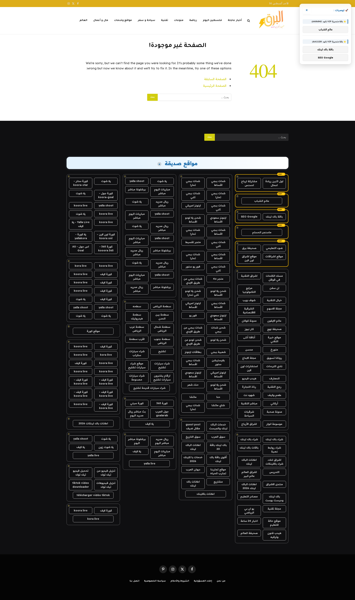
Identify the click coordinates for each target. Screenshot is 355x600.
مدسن (249, 349)
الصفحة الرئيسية (214, 85)
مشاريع (218, 481)
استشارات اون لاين (249, 368)
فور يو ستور (193, 266)
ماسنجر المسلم (261, 232)
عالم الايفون (274, 320)
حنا (218, 397)
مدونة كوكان (249, 320)
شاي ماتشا (218, 405)
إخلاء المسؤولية (203, 581)
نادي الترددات (274, 366)
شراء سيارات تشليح (162, 365)
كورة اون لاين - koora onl (106, 236)
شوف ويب (249, 300)
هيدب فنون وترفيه (274, 535)
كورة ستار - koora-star (80, 183)
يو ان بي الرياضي (249, 510)
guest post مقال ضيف (193, 426)
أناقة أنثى (249, 337)
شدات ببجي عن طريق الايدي (193, 280)
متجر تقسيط (193, 242)
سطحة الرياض (162, 306)
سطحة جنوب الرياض (162, 341)
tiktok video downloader (80, 484)
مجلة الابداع (249, 358)
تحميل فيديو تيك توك (80, 472)
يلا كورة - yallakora (81, 236)
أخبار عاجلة (235, 20)
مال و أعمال (100, 20)
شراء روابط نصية (274, 449)
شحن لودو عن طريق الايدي (193, 341)
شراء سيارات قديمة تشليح (149, 388)
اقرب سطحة (137, 339)
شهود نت (249, 395)
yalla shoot (136, 181)
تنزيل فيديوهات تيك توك (105, 484)
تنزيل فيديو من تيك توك (106, 472)
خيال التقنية (274, 300)
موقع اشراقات (274, 256)
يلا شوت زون (106, 447)
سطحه (137, 306)
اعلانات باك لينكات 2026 (93, 423)
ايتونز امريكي (193, 205)
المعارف (274, 378)
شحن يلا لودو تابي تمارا (193, 292)
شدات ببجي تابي (193, 195)
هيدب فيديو (249, 378)
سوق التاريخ (193, 436)
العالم (83, 20)
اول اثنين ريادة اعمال (274, 183)
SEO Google (249, 216)
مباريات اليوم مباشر (162, 191)
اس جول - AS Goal (80, 248)
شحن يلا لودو (218, 339)
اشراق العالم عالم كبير (249, 474)
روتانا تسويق (274, 358)
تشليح (162, 351)
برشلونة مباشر (137, 189)
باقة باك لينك (274, 216)
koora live (80, 205)
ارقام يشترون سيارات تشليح (162, 377)
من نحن (221, 581)
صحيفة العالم (249, 533)
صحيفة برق (249, 248)
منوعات (178, 20)
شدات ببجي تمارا (193, 183)
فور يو (193, 315)
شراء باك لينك (274, 439)
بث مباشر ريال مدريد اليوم (137, 413)
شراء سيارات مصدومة (137, 377)
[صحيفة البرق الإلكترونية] (272, 20)
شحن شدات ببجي (218, 329)
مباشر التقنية (249, 403)
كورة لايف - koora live (106, 381)
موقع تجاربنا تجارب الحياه (218, 471)
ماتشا (193, 397)
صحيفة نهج (274, 329)
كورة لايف (106, 274)
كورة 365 (162, 403)
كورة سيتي (136, 403)
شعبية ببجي (218, 352)
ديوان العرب (193, 469)
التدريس (274, 472)
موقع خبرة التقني (274, 339)
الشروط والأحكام (179, 581)
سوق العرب (218, 436)
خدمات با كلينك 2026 (192, 459)
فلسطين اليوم (212, 20)
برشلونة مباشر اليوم (137, 441)
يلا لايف (149, 423)
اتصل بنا (134, 581)
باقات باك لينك (249, 447)
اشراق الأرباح (249, 424)
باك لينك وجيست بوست (274, 498)
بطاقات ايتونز (193, 352)
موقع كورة (93, 331)
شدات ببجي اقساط (218, 183)
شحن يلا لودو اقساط (193, 219)
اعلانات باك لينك (193, 483)
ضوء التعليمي (274, 248)
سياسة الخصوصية (155, 581)
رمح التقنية (274, 386)
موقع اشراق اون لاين (249, 258)
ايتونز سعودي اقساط (218, 219)
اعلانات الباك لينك (249, 461)
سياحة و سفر (146, 20)
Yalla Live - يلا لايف (80, 224)
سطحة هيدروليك (137, 316)
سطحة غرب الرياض (136, 328)
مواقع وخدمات (123, 20)
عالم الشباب (261, 201)
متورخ (274, 349)
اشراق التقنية (249, 275)
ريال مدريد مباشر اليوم (162, 441)
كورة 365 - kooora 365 (106, 248)
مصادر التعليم (249, 496)
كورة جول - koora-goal (106, 195)
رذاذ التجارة (249, 386)
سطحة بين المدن (162, 316)
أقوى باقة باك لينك (218, 459)
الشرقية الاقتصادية (249, 310)
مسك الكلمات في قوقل (274, 277)
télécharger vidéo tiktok (93, 495)
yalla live (149, 463)
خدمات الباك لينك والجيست (218, 426)
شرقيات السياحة (249, 413)
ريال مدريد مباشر (162, 203)
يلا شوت (162, 181)
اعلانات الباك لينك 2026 (249, 486)
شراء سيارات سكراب (137, 353)
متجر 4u (218, 278)
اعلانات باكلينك (205, 493)
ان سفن (274, 288)
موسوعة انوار (274, 424)
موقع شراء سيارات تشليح (137, 365)
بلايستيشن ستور (218, 362)
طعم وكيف (274, 395)
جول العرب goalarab (162, 413)
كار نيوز (249, 329)
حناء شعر (193, 384)
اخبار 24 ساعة (249, 521)
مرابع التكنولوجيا (249, 290)
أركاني (274, 403)
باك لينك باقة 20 (218, 447)
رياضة (193, 20)
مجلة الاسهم (274, 308)
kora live (81, 265)
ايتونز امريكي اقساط (193, 305)
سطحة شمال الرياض (162, 328)
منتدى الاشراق (274, 484)
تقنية (164, 20)
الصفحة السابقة (215, 79)
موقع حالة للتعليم (274, 522)
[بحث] (248, 20)
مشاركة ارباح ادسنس (249, 183)
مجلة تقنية (274, 508)
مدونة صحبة (274, 411)
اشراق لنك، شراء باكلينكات (274, 461)
